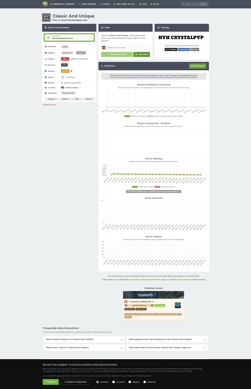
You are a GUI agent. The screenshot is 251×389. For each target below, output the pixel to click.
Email (195, 49)
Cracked (81, 53)
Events (155, 314)
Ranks (169, 314)
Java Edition (135, 279)
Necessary (104, 382)
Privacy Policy (126, 376)
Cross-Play (138, 314)
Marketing (151, 382)
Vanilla (88, 99)
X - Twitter (172, 49)
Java (67, 53)
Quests (162, 314)
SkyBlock (177, 314)
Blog (156, 4)
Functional (120, 382)
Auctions (128, 314)
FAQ (144, 4)
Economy (147, 314)
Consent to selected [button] (75, 382)
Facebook (184, 49)
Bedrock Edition (153, 279)
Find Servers (89, 4)
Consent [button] (50, 382)
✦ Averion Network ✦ (141, 301)
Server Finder (183, 279)
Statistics (136, 382)
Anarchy (51, 99)
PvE (76, 99)
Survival (128, 317)
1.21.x (64, 65)
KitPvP (65, 99)
